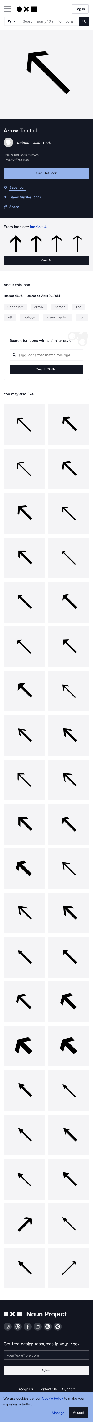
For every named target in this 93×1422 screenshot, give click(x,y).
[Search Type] (12, 21)
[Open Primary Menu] (7, 9)
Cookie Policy (52, 1398)
